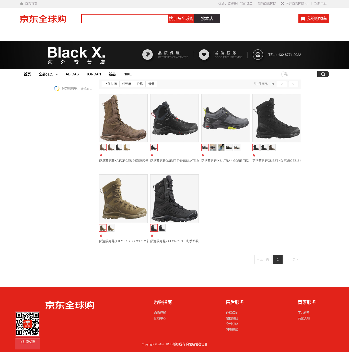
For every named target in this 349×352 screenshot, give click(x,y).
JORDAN (93, 74)
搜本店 (207, 18)
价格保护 (232, 313)
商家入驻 (304, 318)
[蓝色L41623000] (221, 147)
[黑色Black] (118, 147)
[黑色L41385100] (213, 147)
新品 (112, 74)
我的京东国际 (267, 4)
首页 (27, 74)
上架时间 (110, 84)
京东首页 (31, 4)
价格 (140, 84)
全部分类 (46, 74)
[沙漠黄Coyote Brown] (126, 147)
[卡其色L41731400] (236, 147)
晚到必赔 (232, 324)
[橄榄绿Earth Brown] (272, 147)
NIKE (127, 74)
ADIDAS (72, 74)
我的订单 (246, 4)
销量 (151, 84)
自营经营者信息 (196, 344)
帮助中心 (320, 4)
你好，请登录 (227, 4)
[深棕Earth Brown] (110, 147)
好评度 (126, 84)
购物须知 (160, 313)
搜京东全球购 (181, 18)
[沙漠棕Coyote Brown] (110, 228)
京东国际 (50, 21)
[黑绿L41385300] (228, 147)
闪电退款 (232, 330)
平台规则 (304, 313)
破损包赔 (232, 318)
